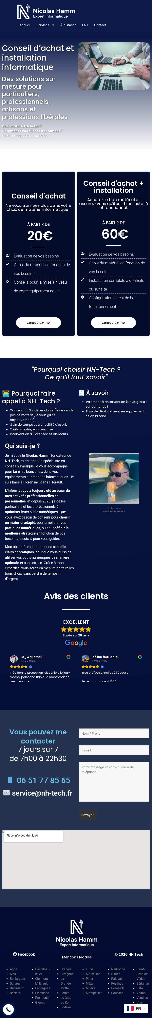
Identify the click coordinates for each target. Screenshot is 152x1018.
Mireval (91, 988)
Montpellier (94, 993)
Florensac (42, 993)
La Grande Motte (66, 983)
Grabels (66, 969)
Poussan (117, 993)
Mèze (89, 983)
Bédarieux (17, 988)
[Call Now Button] (8, 1009)
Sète (140, 988)
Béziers (15, 993)
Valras (141, 993)
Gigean (40, 1002)
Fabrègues (42, 988)
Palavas (117, 979)
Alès (13, 974)
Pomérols (117, 988)
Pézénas (117, 983)
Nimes (115, 974)
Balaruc (15, 983)
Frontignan (42, 998)
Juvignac (67, 974)
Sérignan (143, 983)
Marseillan (93, 974)
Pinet (89, 979)
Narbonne (118, 969)
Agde (13, 969)
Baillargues (18, 979)
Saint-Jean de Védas (142, 974)
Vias (140, 1002)
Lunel (90, 969)
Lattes (65, 993)
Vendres (142, 998)
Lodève (66, 1007)
